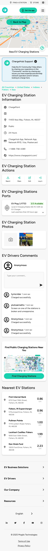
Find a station (20, 3)
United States (23, 87)
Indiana (36, 87)
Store (36, 3)
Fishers (5, 89)
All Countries (8, 87)
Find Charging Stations (24, 376)
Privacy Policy (24, 545)
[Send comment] (41, 285)
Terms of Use (24, 541)
